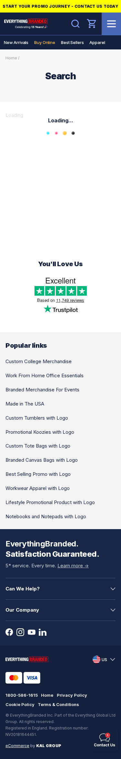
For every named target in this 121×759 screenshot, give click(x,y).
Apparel (97, 42)
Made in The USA (24, 404)
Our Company (22, 610)
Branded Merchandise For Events (42, 390)
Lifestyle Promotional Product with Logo (50, 502)
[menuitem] (16, 42)
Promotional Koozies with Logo (39, 432)
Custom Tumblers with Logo (36, 418)
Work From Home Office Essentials (44, 375)
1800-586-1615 (21, 695)
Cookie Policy (20, 704)
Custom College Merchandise (38, 361)
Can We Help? (22, 589)
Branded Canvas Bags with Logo (41, 460)
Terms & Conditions (58, 704)
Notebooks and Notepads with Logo (45, 516)
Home (11, 58)
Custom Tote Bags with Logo (37, 446)
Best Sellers (72, 42)
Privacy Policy (72, 695)
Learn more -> (73, 566)
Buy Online (44, 42)
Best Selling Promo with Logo (38, 474)
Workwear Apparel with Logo (37, 488)
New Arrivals (16, 42)
